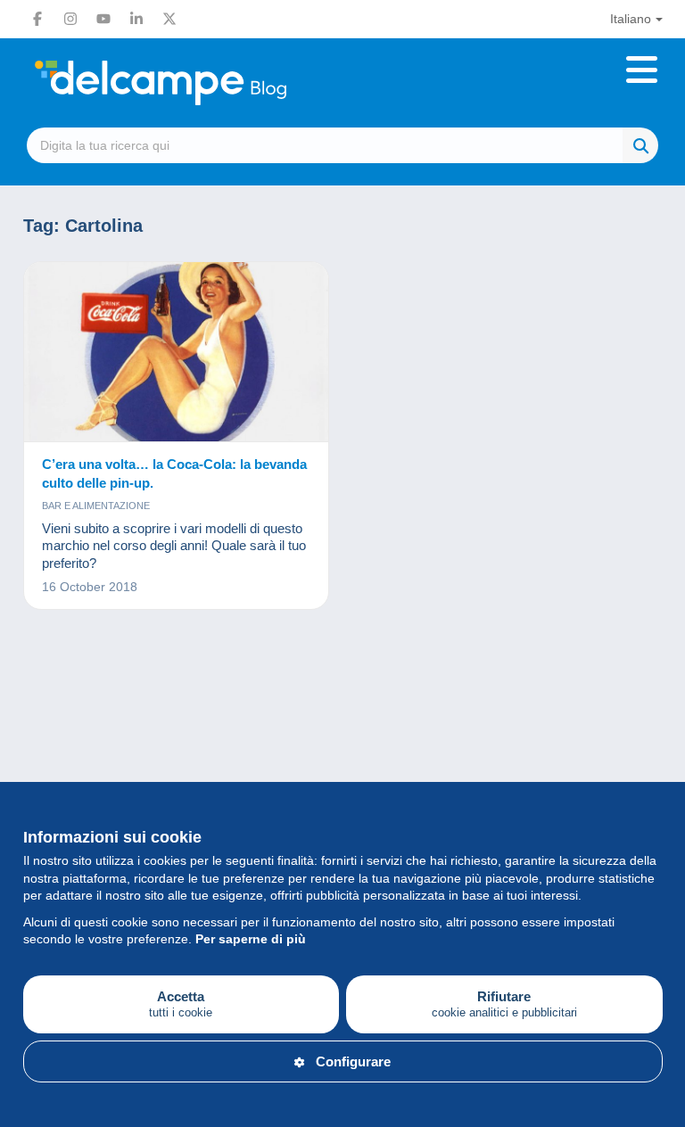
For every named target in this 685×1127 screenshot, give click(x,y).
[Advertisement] (343, 708)
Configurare (353, 1061)
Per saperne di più (250, 939)
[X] (169, 18)
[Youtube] (103, 18)
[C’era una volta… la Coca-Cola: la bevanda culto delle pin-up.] (176, 352)
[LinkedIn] (136, 18)
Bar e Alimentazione (96, 505)
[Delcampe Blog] (201, 83)
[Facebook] (37, 18)
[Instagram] (70, 18)
